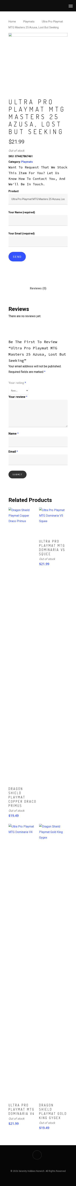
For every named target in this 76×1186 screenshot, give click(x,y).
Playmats (28, 21)
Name (13, 433)
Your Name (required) (21, 212)
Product (13, 191)
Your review (17, 397)
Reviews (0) (38, 288)
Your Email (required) (21, 233)
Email (13, 451)
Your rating (17, 383)
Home (12, 21)
